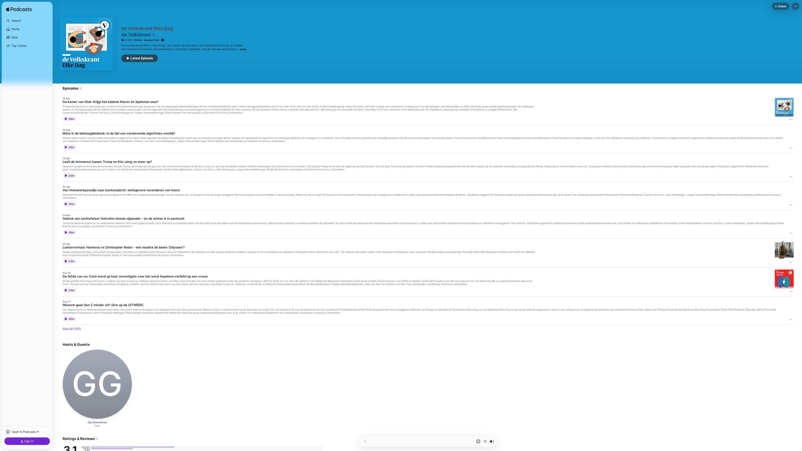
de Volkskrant (136, 34)
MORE (243, 49)
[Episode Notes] (478, 441)
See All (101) (72, 329)
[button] (27, 20)
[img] (19, 9)
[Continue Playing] (485, 441)
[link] (72, 88)
